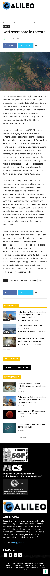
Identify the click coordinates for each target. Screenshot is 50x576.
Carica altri (24, 437)
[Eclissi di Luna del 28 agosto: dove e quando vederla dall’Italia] (9, 414)
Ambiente (12, 23)
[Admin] (4, 39)
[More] (36, 45)
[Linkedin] (15, 555)
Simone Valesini (24, 320)
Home (5, 23)
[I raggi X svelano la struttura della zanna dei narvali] (9, 428)
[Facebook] (5, 555)
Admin (8, 39)
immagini (33, 280)
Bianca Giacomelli (25, 344)
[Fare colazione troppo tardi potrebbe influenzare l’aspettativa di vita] (9, 387)
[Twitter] (20, 555)
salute (41, 280)
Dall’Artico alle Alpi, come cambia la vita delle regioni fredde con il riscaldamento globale (32, 314)
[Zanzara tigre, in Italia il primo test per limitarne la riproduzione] (9, 342)
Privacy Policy (35, 568)
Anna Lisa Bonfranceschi (27, 331)
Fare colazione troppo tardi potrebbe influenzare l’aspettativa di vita (32, 386)
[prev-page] (4, 351)
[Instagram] (10, 555)
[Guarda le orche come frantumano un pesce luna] (9, 329)
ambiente (23, 280)
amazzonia (14, 280)
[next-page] (8, 351)
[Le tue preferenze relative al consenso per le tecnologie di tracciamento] (45, 571)
